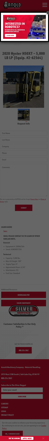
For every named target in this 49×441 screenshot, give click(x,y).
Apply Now (27, 438)
